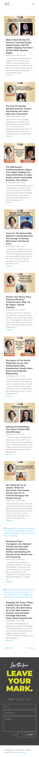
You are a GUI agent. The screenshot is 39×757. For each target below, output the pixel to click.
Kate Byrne (11, 55)
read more (9, 75)
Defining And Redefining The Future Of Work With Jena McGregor (18, 429)
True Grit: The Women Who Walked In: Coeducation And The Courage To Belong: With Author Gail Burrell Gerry (19, 238)
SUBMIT (30, 735)
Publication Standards (18, 752)
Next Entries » (30, 648)
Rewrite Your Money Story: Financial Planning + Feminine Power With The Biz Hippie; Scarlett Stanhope (19, 302)
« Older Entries (8, 648)
